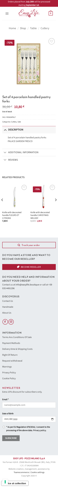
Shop (23, 28)
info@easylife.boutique (27, 284)
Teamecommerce (21, 472)
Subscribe (11, 438)
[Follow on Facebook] (5, 322)
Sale (19, 121)
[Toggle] (5, 129)
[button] (7, 13)
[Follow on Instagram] (11, 322)
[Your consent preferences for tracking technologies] (5, 482)
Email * (5, 399)
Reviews (13, 160)
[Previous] (2, 206)
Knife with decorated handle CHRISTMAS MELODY (40, 215)
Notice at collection (15, 483)
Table (33, 28)
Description (15, 130)
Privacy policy (39, 430)
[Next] (55, 206)
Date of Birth (8, 413)
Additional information (23, 152)
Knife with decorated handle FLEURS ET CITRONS (11, 215)
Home (12, 28)
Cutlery (45, 28)
